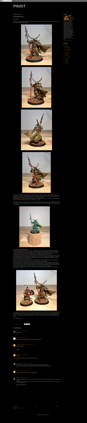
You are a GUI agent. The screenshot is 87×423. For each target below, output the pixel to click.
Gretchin (17, 337)
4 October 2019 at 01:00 (24, 354)
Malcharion (18, 377)
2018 (66, 58)
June (67, 52)
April (66, 55)
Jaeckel (17, 331)
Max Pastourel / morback (20, 344)
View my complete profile (68, 40)
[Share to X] (27, 324)
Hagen (72, 15)
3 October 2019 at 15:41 (24, 337)
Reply (17, 334)
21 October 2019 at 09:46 (25, 377)
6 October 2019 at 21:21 (27, 363)
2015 (66, 63)
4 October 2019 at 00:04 (30, 344)
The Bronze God (68, 50)
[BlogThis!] (25, 324)
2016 (66, 61)
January (67, 56)
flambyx (17, 354)
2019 (66, 46)
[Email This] (24, 324)
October (67, 49)
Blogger (48, 414)
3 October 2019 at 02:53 (24, 331)
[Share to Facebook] (28, 324)
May (66, 53)
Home (37, 406)
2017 (66, 60)
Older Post (57, 406)
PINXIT (19, 6)
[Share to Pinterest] (29, 324)
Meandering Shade (19, 363)
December (67, 47)
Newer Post (16, 406)
